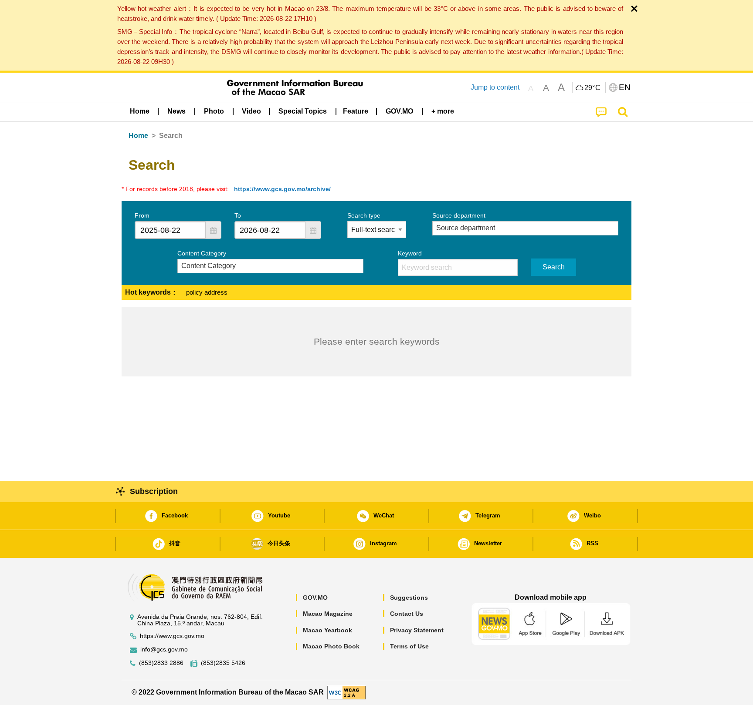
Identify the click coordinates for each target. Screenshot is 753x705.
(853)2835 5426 (223, 663)
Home (138, 135)
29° (592, 87)
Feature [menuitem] (355, 111)
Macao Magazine (328, 613)
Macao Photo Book (331, 646)
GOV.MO (315, 597)
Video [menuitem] (251, 111)
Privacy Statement (417, 630)
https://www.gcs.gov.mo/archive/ (282, 188)
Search (554, 267)
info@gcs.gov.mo (164, 649)
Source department (458, 215)
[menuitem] (176, 111)
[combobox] (170, 230)
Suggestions (409, 597)
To (237, 215)
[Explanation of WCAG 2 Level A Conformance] (346, 692)
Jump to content (495, 87)
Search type (363, 215)
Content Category (201, 253)
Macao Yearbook (327, 630)
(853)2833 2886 (161, 663)
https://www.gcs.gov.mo (172, 636)
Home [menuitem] (139, 111)
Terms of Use (409, 646)
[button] (213, 230)
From (142, 215)
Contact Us (406, 613)
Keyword (410, 253)
